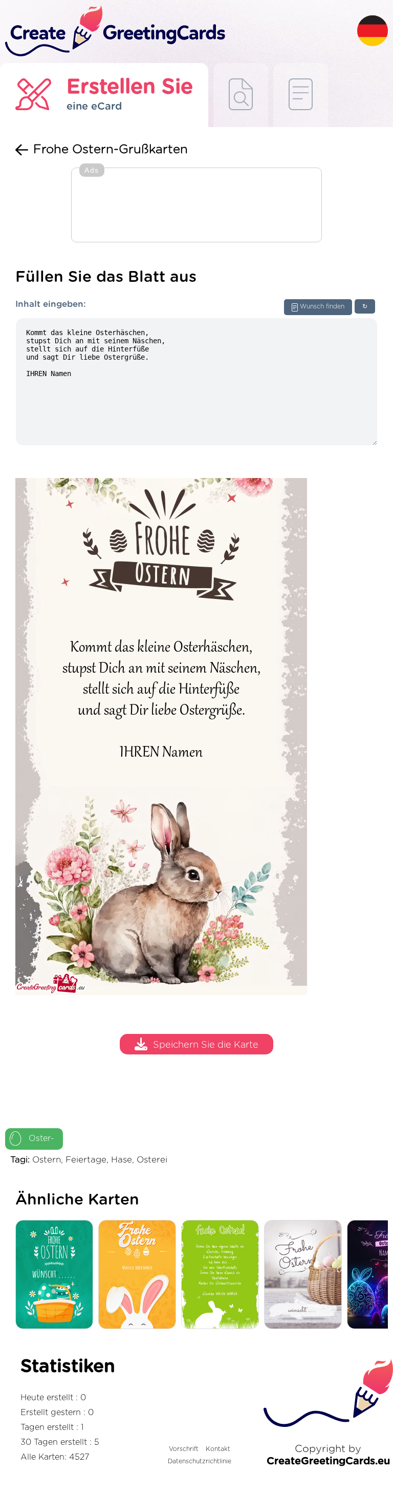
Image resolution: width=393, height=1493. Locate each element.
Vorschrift (184, 1449)
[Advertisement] (196, 206)
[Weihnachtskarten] (56, 1275)
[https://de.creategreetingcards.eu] (178, 31)
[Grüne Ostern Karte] (222, 1275)
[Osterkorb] (305, 1275)
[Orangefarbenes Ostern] (139, 1275)
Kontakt (218, 1449)
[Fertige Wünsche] (240, 95)
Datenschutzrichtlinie (199, 1461)
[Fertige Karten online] (300, 95)
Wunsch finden (322, 306)
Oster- (41, 1138)
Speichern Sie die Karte (205, 1045)
